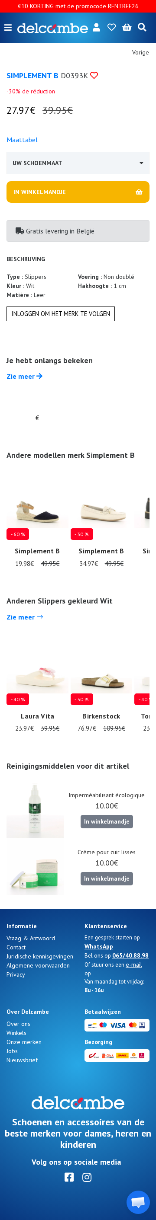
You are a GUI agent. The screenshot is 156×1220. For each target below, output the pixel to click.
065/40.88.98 (130, 955)
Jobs (12, 1051)
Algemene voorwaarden (38, 965)
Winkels (16, 1033)
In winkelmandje (107, 821)
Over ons (18, 1024)
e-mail (134, 964)
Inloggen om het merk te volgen (60, 314)
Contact (16, 947)
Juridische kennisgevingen (39, 956)
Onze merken (24, 1042)
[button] (138, 1202)
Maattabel (22, 139)
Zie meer (21, 376)
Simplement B (32, 75)
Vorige (140, 52)
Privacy (15, 974)
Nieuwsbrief (22, 1060)
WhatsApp (98, 946)
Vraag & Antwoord (30, 938)
